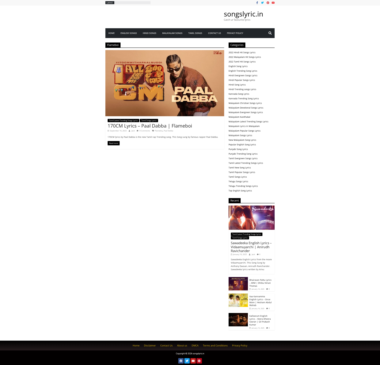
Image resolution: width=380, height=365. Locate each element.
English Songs (129, 33)
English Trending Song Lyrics (243, 70)
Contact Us (214, 33)
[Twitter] (187, 361)
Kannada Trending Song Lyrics (244, 98)
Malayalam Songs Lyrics (240, 135)
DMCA (195, 345)
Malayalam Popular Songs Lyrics (245, 130)
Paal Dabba (168, 130)
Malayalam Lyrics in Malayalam (244, 126)
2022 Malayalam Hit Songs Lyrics (245, 57)
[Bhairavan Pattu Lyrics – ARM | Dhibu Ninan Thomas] (238, 278)
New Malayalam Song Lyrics (242, 140)
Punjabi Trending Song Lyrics (243, 153)
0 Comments (144, 130)
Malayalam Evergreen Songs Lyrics (246, 112)
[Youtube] (193, 361)
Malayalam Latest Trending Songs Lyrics (248, 121)
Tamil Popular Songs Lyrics (242, 172)
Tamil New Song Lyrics (240, 167)
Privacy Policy (235, 33)
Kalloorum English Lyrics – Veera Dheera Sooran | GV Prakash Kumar (260, 320)
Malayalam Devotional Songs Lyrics (246, 107)
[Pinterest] (199, 361)
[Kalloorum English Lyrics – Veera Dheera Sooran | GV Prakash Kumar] (238, 314)
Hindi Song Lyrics (237, 84)
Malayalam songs (172, 33)
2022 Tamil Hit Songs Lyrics (242, 61)
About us (182, 345)
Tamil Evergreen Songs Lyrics (243, 158)
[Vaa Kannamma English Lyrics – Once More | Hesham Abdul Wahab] (238, 295)
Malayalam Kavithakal (239, 116)
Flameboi (159, 130)
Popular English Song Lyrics (242, 144)
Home (111, 33)
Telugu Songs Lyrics (238, 181)
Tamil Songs (195, 33)
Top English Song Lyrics (240, 190)
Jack (133, 130)
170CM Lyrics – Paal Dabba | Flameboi (150, 125)
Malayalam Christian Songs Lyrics (245, 103)
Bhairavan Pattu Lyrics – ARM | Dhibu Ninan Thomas (260, 283)
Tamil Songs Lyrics (149, 120)
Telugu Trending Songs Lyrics (243, 186)
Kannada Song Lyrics (239, 93)
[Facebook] (181, 361)
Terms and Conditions (215, 345)
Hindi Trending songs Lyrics (242, 89)
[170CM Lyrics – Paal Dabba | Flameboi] (164, 52)
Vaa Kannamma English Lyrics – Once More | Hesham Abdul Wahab (260, 301)
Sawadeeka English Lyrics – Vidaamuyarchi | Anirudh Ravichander (251, 247)
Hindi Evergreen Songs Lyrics (243, 75)
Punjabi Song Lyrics (238, 149)
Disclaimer (150, 345)
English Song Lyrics (238, 66)
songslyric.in (243, 13)
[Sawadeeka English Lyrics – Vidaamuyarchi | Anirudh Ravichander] (252, 207)
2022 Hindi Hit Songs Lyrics (242, 52)
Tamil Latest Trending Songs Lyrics (123, 120)
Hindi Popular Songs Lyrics (242, 80)
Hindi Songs (149, 33)
